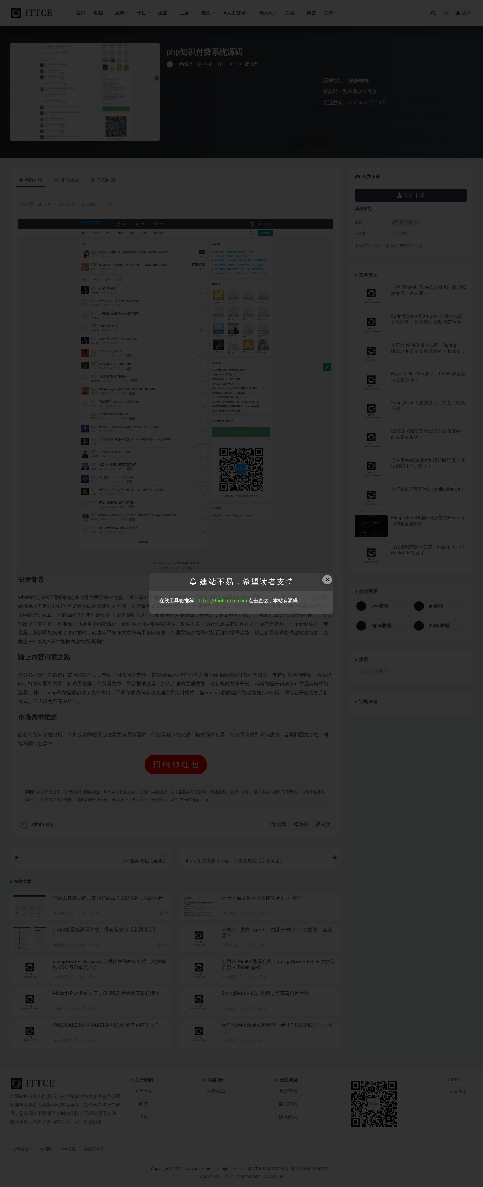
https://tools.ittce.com (223, 600)
